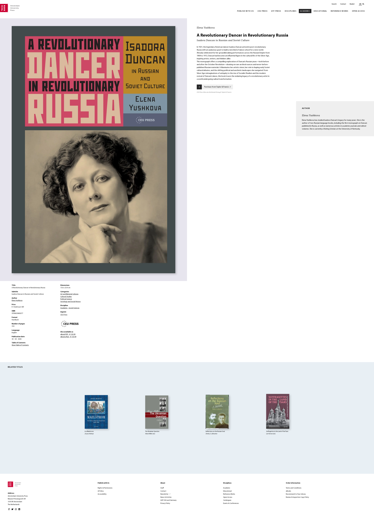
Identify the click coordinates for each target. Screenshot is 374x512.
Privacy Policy (165, 503)
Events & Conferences (231, 503)
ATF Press (276, 11)
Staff (162, 488)
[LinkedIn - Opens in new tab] (19, 510)
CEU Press (263, 11)
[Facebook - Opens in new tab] (9, 510)
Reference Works (339, 11)
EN (360, 4)
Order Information (293, 483)
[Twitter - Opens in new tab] (13, 510)
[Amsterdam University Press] (9, 8)
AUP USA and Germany (168, 500)
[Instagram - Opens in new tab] (16, 510)
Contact (343, 4)
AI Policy (101, 491)
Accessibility (102, 494)
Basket (352, 4)
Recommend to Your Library (296, 494)
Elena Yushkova (311, 115)
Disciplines (290, 11)
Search (334, 4)
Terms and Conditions (293, 488)
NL (363, 4)
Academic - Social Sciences (69, 308)
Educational (320, 11)
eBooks (288, 491)
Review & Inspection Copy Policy (297, 497)
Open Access (358, 11)
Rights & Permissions (105, 488)
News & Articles (166, 497)
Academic (305, 11)
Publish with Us (245, 11)
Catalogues (227, 500)
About (162, 483)
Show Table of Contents (20, 345)
